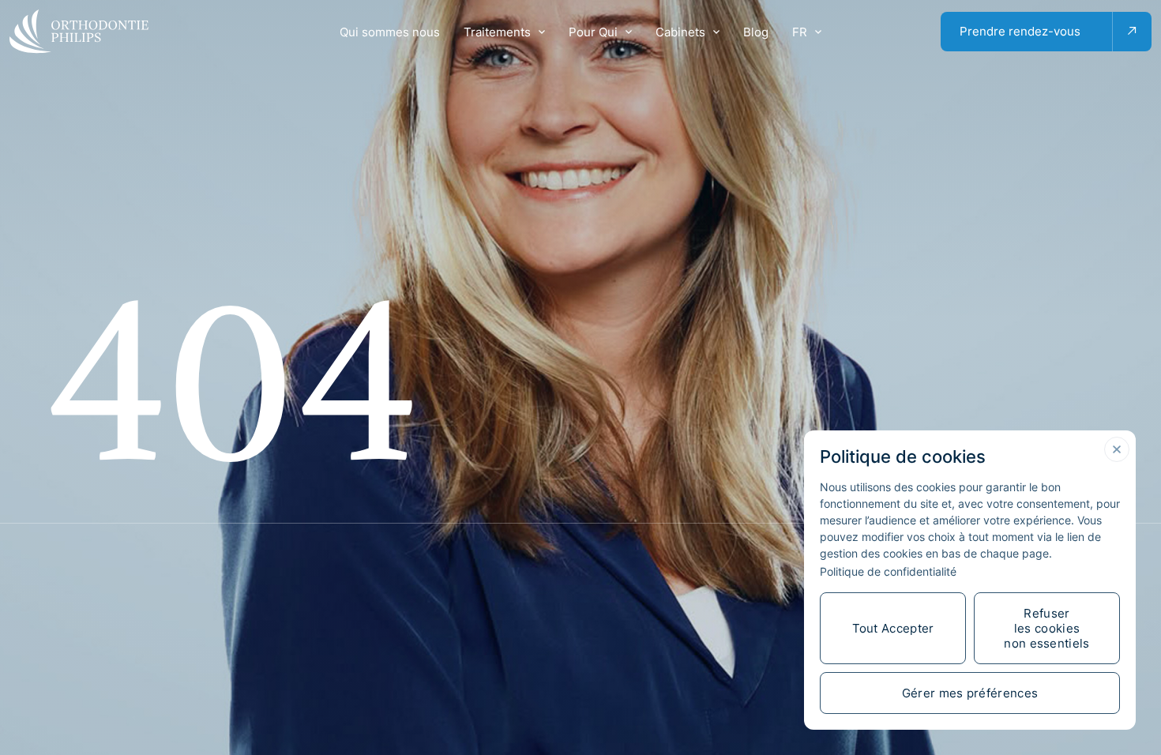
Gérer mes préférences (970, 693)
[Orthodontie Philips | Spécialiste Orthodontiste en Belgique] (78, 31)
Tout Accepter (893, 628)
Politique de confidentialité (888, 571)
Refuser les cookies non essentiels (1046, 628)
